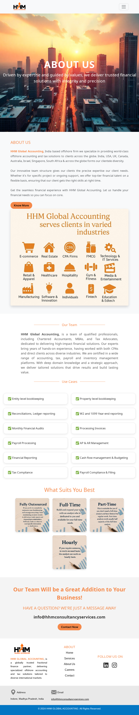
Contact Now (69, 627)
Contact (69, 675)
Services (69, 658)
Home (69, 652)
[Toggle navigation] (123, 6)
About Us (69, 664)
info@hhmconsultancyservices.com (70, 699)
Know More (21, 205)
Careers (69, 669)
